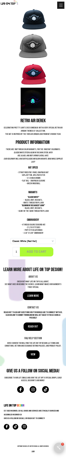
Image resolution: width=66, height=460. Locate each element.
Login (33, 451)
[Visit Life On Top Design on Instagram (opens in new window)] (24, 427)
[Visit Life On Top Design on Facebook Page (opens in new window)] (6, 427)
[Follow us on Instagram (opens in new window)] (33, 389)
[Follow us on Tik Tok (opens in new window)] (45, 389)
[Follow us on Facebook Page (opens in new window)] (20, 389)
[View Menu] (60, 5)
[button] (59, 448)
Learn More (33, 295)
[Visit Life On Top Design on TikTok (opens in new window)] (15, 427)
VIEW (33, 354)
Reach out (33, 326)
